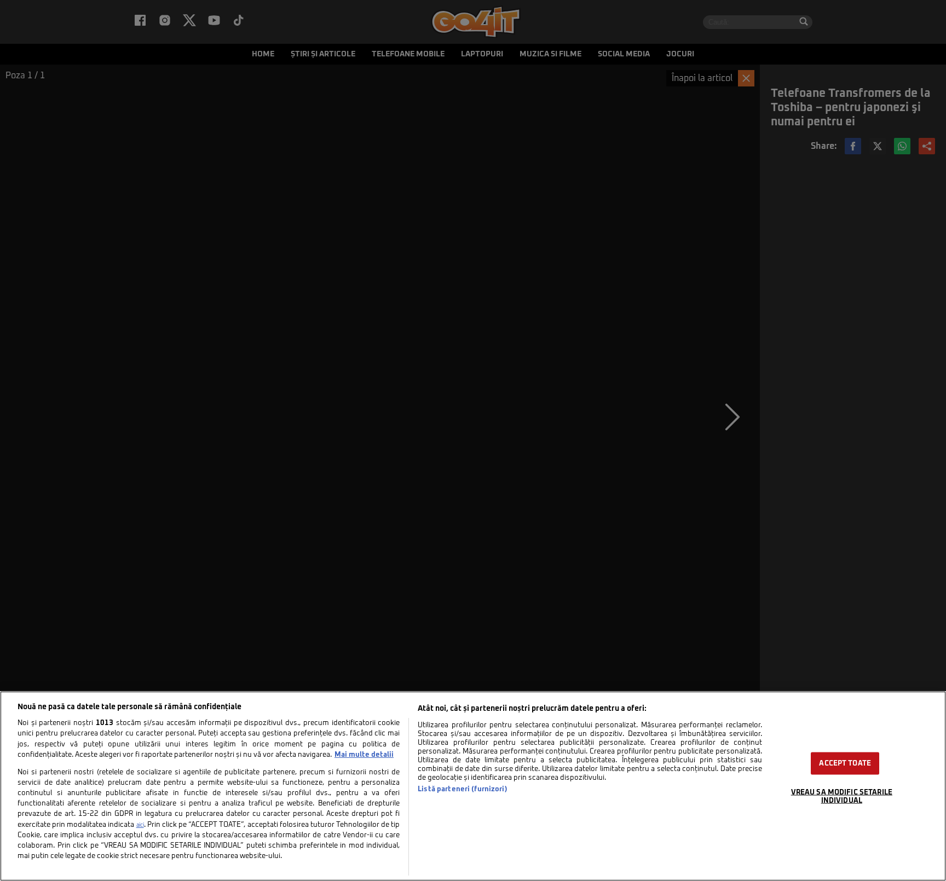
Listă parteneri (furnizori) (462, 789)
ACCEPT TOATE (845, 763)
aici (140, 825)
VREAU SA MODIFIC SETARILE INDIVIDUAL (841, 796)
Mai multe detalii (364, 754)
